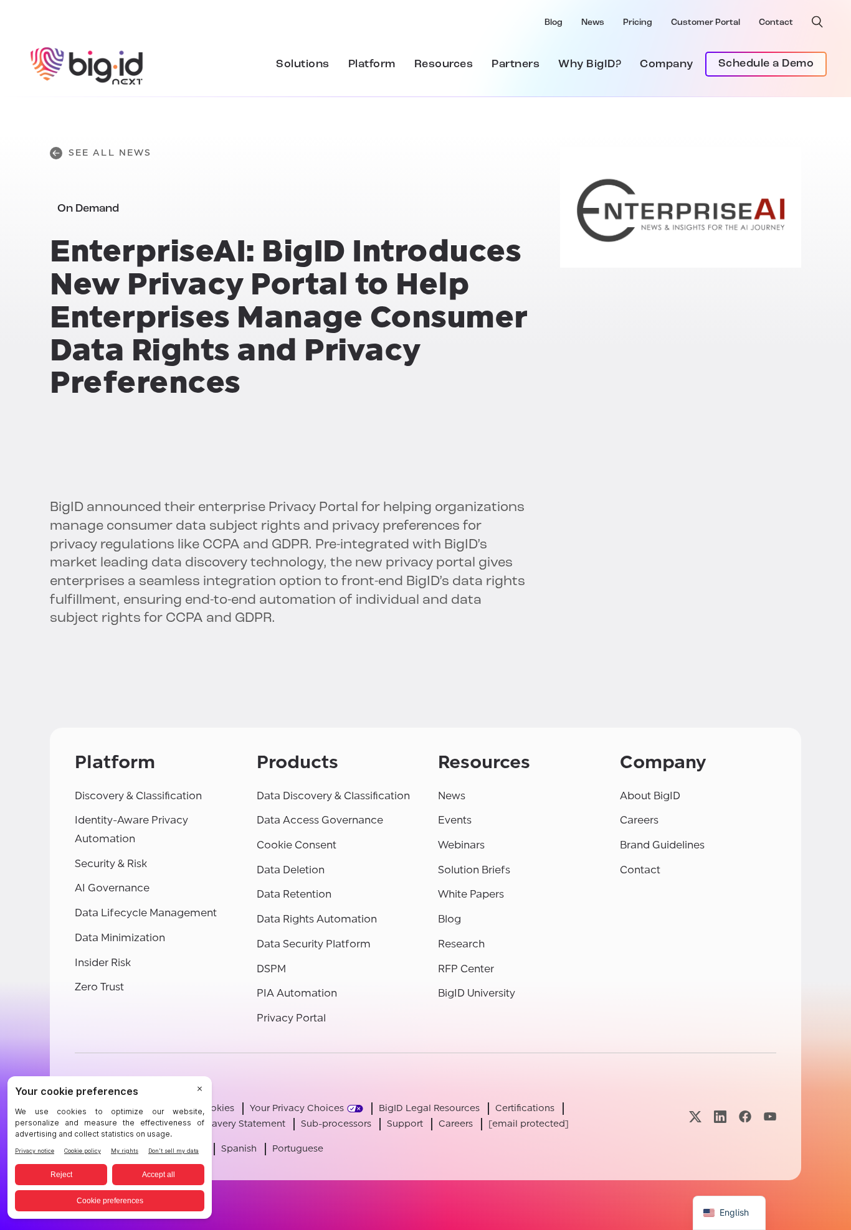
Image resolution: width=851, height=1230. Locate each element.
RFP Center (466, 969)
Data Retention (294, 894)
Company (666, 64)
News (592, 22)
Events (455, 820)
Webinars (461, 845)
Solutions (303, 64)
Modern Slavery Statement (226, 1124)
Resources (443, 64)
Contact (776, 22)
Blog (553, 22)
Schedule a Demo (766, 64)
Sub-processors (336, 1124)
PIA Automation (297, 993)
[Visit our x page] (695, 1116)
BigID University (476, 993)
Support (405, 1124)
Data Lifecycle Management (146, 913)
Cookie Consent (296, 845)
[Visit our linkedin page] (720, 1116)
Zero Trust (99, 987)
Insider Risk (103, 963)
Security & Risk (111, 864)
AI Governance (112, 888)
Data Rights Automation (317, 919)
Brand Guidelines (662, 845)
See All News (110, 153)
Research (461, 944)
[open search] (817, 21)
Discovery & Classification (138, 796)
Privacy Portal (291, 1018)
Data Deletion (291, 870)
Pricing (637, 22)
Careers (639, 820)
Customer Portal (705, 22)
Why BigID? (589, 64)
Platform (372, 64)
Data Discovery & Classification (333, 796)
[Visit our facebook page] (745, 1116)
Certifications (524, 1108)
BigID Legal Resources (429, 1108)
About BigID (650, 796)
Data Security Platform (314, 944)
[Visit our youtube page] (770, 1116)
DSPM (271, 969)
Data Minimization (120, 938)
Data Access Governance (320, 820)
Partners (516, 64)
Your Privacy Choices (297, 1108)
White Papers (471, 894)
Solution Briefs (474, 870)
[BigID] (87, 64)
